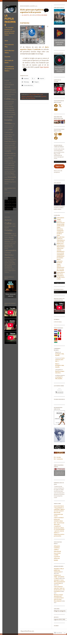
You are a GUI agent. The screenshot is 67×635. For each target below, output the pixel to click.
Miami (10, 158)
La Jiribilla (56, 554)
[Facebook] (56, 106)
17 (12, 203)
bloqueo (13, 90)
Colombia (8, 96)
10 (12, 200)
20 (5, 206)
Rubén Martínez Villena (9, 51)
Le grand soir (57, 556)
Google (12, 134)
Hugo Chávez (8, 136)
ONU (9, 163)
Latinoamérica (11, 250)
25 (13, 206)
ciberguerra (12, 94)
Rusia (9, 169)
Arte (12, 84)
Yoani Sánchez (31, 98)
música (10, 161)
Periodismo (11, 165)
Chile (5, 94)
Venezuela (12, 177)
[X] (60, 106)
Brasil (9, 92)
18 (13, 203)
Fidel (12, 235)
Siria (5, 174)
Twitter (13, 175)
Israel (5, 143)
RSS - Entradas (57, 457)
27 (5, 208)
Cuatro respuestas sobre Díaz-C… (60, 359)
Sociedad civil (8, 267)
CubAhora (56, 549)
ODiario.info (57, 558)
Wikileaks (7, 179)
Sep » (8, 212)
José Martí (13, 147)
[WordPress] (56, 134)
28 (7, 208)
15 (8, 203)
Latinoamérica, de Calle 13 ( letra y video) (61, 277)
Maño (56, 363)
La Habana (13, 148)
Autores (8, 220)
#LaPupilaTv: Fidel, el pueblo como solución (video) (59, 570)
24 (12, 206)
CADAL (23, 98)
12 (15, 200)
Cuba (7, 98)
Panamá (6, 165)
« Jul (5, 212)
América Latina (7, 82)
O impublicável (57, 526)
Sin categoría (8, 265)
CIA (8, 94)
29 (8, 208)
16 (10, 203)
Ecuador (6, 110)
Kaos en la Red (57, 553)
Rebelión (56, 560)
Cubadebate (57, 547)
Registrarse (59, 166)
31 (12, 208)
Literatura (8, 252)
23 (10, 206)
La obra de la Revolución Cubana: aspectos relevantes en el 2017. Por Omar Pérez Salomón (60, 266)
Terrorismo (9, 174)
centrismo (13, 92)
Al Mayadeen (57, 546)
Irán (15, 141)
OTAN (12, 163)
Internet (7, 139)
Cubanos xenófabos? (59, 517)
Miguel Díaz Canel (8, 160)
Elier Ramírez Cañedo (9, 114)
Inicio (6, 40)
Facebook (6, 127)
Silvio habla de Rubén (9, 61)
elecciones (12, 112)
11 (13, 200)
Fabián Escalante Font (9, 126)
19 (15, 203)
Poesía (6, 167)
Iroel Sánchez (9, 141)
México (6, 162)
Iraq (12, 139)
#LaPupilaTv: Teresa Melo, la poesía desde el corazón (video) (59, 581)
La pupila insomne (10, 20)
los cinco (7, 155)
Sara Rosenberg (11, 171)
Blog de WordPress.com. (27, 631)
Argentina (7, 84)
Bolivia (6, 92)
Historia (11, 237)
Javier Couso (10, 143)
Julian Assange (7, 148)
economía (11, 108)
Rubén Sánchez (11, 264)
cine (5, 96)
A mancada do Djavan (59, 506)
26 (15, 206)
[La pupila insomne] (10, 13)
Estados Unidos (36, 94)
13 (5, 203)
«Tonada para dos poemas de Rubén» (9, 69)
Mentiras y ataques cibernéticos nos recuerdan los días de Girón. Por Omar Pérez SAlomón (59, 598)
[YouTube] (56, 110)
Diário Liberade (57, 551)
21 (7, 206)
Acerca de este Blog (9, 45)
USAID (5, 177)
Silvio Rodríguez (9, 173)
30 (10, 208)
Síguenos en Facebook (59, 399)
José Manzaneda (8, 245)
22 (8, 206)
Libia (14, 153)
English (14, 226)
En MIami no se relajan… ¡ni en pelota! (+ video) (59, 577)
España (10, 117)
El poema (7, 56)
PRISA (10, 167)
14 (7, 203)
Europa (13, 123)
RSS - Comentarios (58, 459)
